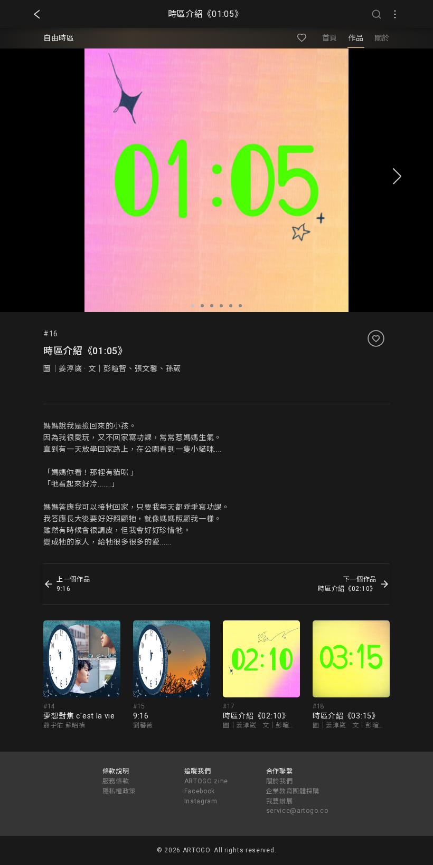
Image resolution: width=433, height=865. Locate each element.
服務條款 (115, 781)
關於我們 (279, 781)
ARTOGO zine (206, 781)
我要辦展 (279, 801)
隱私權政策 (119, 791)
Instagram (201, 801)
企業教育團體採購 (293, 791)
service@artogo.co (297, 810)
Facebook (199, 791)
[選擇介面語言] (395, 14)
